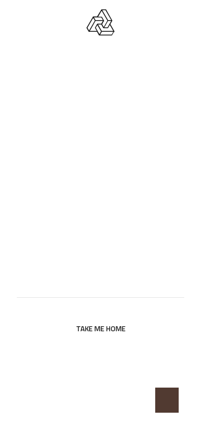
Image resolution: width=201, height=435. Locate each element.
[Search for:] (100, 284)
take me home (101, 328)
